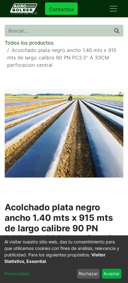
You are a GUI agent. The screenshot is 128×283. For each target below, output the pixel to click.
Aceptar (111, 273)
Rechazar (88, 273)
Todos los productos (29, 43)
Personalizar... (18, 273)
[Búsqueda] (116, 30)
